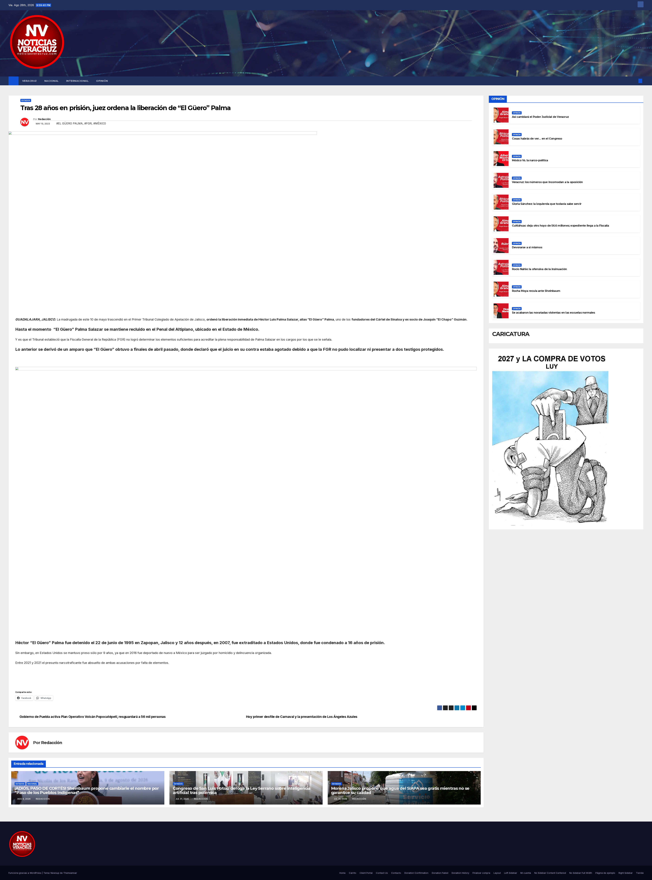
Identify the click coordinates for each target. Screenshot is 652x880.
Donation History (460, 873)
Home (342, 873)
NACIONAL (51, 80)
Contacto (396, 873)
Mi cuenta (525, 873)
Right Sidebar (626, 873)
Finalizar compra (481, 873)
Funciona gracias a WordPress (25, 873)
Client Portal (366, 873)
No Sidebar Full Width (580, 873)
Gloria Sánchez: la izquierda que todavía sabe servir (546, 203)
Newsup (55, 873)
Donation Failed (440, 873)
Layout (497, 873)
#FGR (88, 123)
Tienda (640, 873)
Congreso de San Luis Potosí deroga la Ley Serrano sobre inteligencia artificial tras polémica (241, 790)
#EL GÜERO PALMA (69, 123)
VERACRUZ (29, 80)
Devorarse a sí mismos (527, 247)
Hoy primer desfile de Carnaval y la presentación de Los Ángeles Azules (301, 717)
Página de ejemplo (605, 873)
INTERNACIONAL (77, 80)
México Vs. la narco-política (530, 160)
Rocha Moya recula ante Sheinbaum (536, 290)
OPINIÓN (102, 80)
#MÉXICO (99, 123)
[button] (635, 81)
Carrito (352, 873)
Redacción (44, 119)
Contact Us (382, 873)
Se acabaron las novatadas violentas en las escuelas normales (553, 312)
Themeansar (70, 873)
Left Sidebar (510, 873)
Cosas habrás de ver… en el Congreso (537, 138)
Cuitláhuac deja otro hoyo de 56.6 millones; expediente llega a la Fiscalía (560, 225)
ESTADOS (25, 100)
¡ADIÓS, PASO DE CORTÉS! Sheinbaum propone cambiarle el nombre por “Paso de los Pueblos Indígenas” (87, 790)
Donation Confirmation (416, 873)
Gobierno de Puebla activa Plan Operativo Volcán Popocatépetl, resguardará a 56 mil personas (93, 717)
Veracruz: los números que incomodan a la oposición (547, 182)
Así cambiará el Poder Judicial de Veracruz (540, 116)
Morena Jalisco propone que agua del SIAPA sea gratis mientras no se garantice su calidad (400, 790)
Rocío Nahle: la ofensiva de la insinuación (539, 269)
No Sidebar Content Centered (550, 873)
